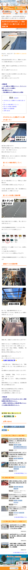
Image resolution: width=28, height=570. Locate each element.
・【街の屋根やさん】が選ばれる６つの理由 (12, 92)
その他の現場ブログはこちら (20, 552)
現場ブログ (9, 16)
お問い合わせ (7, 110)
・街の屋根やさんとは (7, 90)
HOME (3, 16)
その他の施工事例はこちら (20, 473)
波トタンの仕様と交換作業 (10, 106)
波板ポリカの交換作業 (9, 108)
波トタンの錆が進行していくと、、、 (13, 104)
